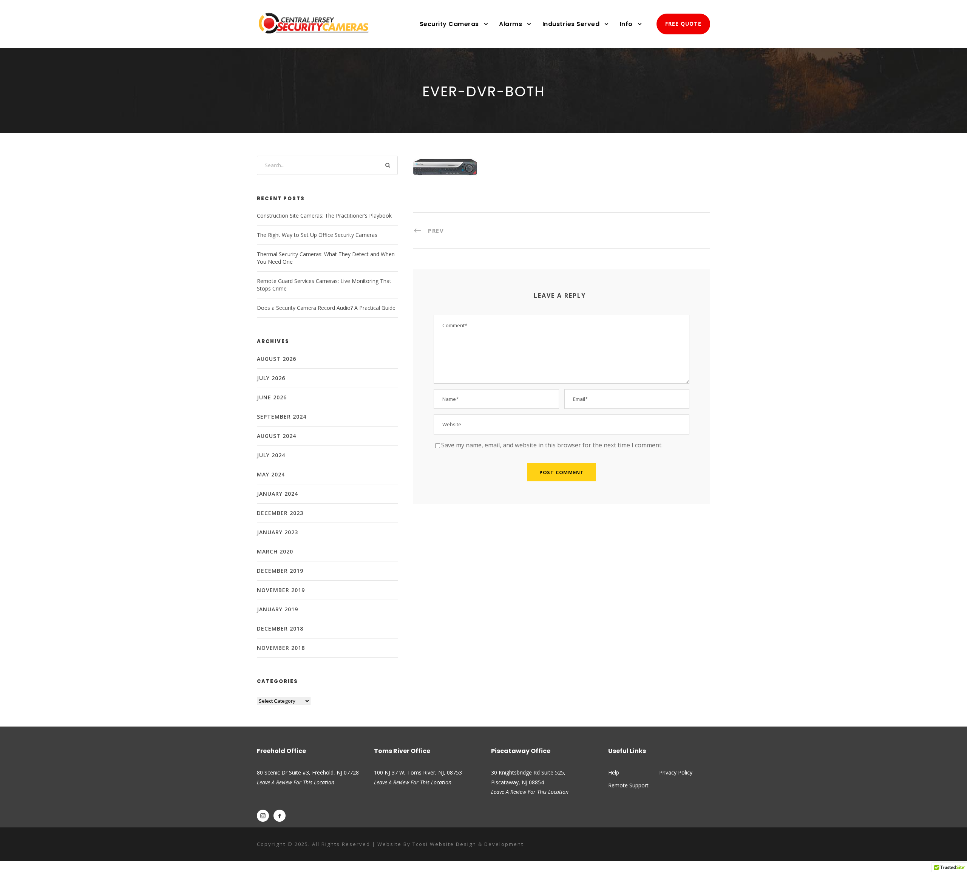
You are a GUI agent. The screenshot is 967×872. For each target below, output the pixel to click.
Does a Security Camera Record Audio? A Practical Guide (326, 307)
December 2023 (280, 512)
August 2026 (276, 358)
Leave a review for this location (412, 782)
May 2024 (271, 474)
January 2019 (277, 609)
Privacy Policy (675, 772)
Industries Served (571, 24)
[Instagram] (263, 816)
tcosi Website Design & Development (468, 844)
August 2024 (276, 435)
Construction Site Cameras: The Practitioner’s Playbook (324, 215)
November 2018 (281, 647)
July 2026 (271, 378)
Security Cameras (449, 24)
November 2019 (281, 590)
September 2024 (281, 416)
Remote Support (628, 785)
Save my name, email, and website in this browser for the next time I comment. (552, 445)
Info (626, 24)
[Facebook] (279, 816)
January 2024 (277, 493)
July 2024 (271, 455)
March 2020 (275, 551)
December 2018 (280, 628)
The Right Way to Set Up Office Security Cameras (317, 234)
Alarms (510, 24)
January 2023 (277, 532)
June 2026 (272, 397)
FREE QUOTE (683, 23)
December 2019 (280, 570)
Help (613, 772)
